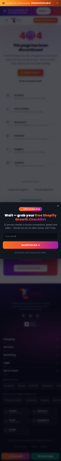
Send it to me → (30, 245)
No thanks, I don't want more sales (30, 252)
